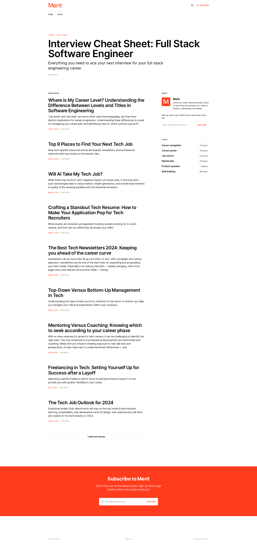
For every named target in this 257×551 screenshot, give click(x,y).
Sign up (128, 539)
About (60, 14)
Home (50, 14)
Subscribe (204, 5)
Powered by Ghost (201, 539)
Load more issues (96, 436)
